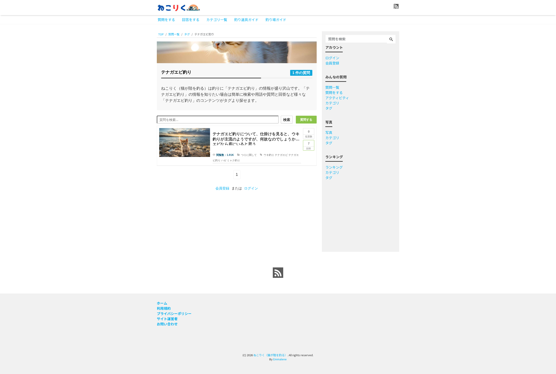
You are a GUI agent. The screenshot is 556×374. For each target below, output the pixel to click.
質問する (306, 119)
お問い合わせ (167, 323)
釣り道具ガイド (246, 19)
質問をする (166, 19)
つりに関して (249, 155)
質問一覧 (332, 87)
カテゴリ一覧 (216, 19)
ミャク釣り (233, 160)
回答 (308, 146)
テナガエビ (281, 155)
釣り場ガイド (275, 19)
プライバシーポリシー (174, 313)
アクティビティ (337, 97)
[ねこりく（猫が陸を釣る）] (178, 7)
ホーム (162, 303)
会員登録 (222, 188)
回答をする (190, 19)
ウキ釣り (269, 155)
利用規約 (164, 308)
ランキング (334, 167)
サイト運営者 (167, 318)
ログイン (251, 188)
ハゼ (223, 160)
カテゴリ (332, 102)
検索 (286, 120)
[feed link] (278, 272)
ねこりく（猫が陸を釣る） (270, 355)
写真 (328, 132)
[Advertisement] (139, 161)
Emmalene (280, 359)
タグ (328, 108)
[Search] (391, 39)
